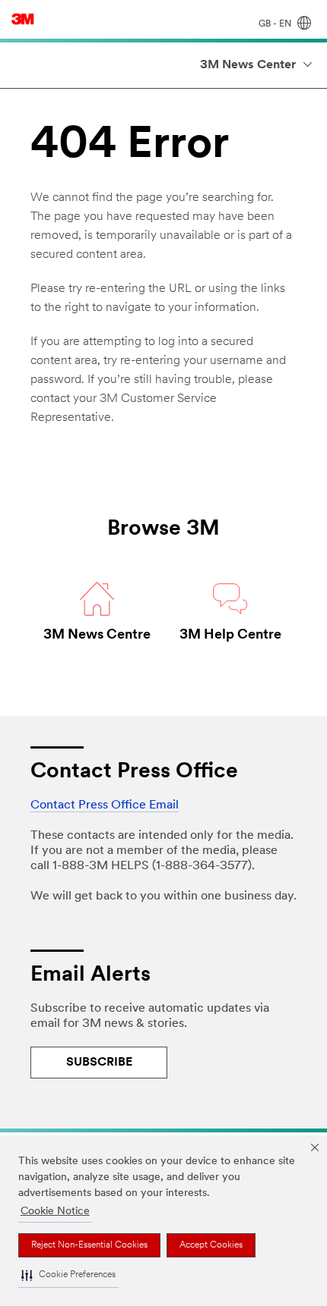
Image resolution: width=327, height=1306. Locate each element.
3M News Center (248, 65)
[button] (68, 1276)
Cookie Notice (55, 1211)
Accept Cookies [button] (211, 1245)
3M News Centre (97, 635)
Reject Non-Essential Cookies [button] (89, 1245)
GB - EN (276, 24)
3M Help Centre (230, 635)
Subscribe (99, 1062)
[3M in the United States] (22, 19)
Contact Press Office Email (104, 805)
